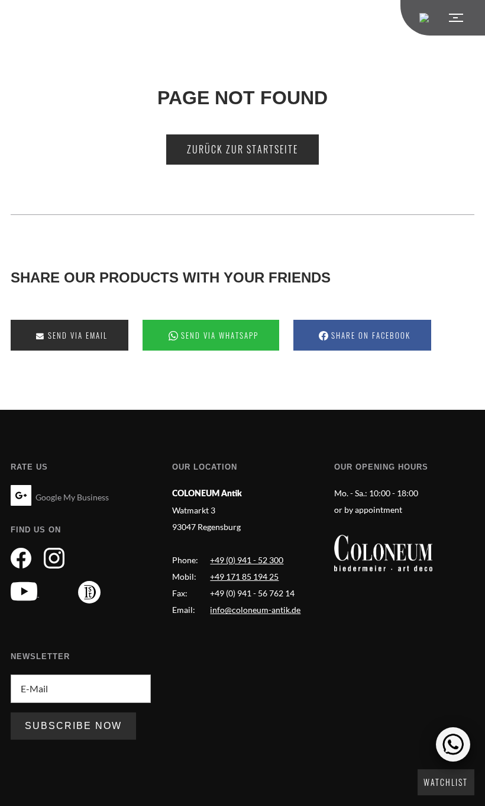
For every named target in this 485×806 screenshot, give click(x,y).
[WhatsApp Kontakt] (453, 744)
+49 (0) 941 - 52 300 (246, 560)
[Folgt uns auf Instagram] (54, 560)
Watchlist (445, 782)
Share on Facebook (369, 335)
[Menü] (442, 18)
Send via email (76, 335)
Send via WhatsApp (218, 335)
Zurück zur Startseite (242, 149)
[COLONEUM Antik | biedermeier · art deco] (383, 553)
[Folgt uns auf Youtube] (25, 593)
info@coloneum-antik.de (255, 610)
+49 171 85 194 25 (244, 576)
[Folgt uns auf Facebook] (21, 560)
